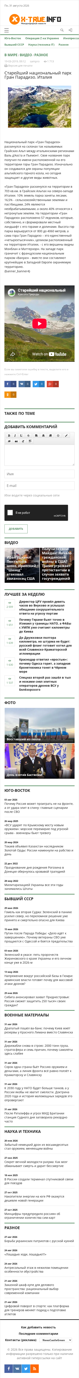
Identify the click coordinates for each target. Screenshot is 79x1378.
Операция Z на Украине (42, 38)
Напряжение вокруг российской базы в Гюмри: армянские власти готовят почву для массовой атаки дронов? (38, 980)
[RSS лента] (34, 1368)
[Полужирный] (9, 435)
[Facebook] (8, 1368)
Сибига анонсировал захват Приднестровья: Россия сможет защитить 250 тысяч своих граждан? (37, 1001)
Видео (26, 55)
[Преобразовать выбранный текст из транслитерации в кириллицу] (23, 441)
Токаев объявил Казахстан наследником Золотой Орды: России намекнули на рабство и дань (38, 850)
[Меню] (6, 30)
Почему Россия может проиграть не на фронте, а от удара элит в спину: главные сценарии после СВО (38, 808)
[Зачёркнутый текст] (28, 435)
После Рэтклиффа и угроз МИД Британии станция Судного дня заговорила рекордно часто (35, 1117)
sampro (35, 61)
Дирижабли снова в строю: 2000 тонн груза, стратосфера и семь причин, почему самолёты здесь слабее (38, 1050)
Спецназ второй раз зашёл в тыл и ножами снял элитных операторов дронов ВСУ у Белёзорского (45, 683)
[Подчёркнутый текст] (21, 435)
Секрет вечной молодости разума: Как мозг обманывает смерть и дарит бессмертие (36, 1164)
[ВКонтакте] (17, 1368)
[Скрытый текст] (9, 441)
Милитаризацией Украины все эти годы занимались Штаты (33, 887)
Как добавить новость (38, 1327)
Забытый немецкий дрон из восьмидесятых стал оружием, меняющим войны (36, 1147)
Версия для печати (20, 65)
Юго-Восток (12, 38)
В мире (10, 55)
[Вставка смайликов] (58, 435)
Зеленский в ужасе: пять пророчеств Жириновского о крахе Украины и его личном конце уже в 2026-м (37, 959)
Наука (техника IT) (41, 44)
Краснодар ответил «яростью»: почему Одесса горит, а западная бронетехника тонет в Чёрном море (44, 665)
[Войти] (70, 30)
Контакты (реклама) (20, 1340)
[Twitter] (26, 1368)
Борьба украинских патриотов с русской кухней (39, 1241)
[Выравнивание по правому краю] (50, 435)
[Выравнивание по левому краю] (36, 435)
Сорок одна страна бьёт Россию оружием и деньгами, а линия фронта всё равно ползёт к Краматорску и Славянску (37, 1071)
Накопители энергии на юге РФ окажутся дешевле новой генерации (34, 1198)
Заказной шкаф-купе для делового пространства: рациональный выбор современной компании (31, 1289)
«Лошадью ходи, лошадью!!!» (25, 1254)
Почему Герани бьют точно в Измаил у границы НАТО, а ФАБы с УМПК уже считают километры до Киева (45, 625)
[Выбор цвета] (66, 435)
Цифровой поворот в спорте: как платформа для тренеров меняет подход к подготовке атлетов (36, 1310)
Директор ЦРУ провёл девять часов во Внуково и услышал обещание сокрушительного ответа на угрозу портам (42, 607)
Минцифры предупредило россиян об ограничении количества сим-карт (32, 1216)
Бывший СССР (14, 44)
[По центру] (43, 435)
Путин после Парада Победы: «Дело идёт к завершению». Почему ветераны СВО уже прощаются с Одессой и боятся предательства (38, 937)
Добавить (16, 529)
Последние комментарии (38, 1334)
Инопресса (71, 38)
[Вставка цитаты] (16, 441)
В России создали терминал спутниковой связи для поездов (38, 1181)
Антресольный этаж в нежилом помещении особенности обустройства (36, 1270)
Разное (64, 44)
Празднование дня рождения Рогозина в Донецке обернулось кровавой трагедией (34, 869)
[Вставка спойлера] (30, 441)
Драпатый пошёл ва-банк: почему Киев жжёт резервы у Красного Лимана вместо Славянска (38, 1030)
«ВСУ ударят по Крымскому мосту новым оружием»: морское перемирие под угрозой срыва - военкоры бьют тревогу (36, 829)
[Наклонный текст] (15, 435)
